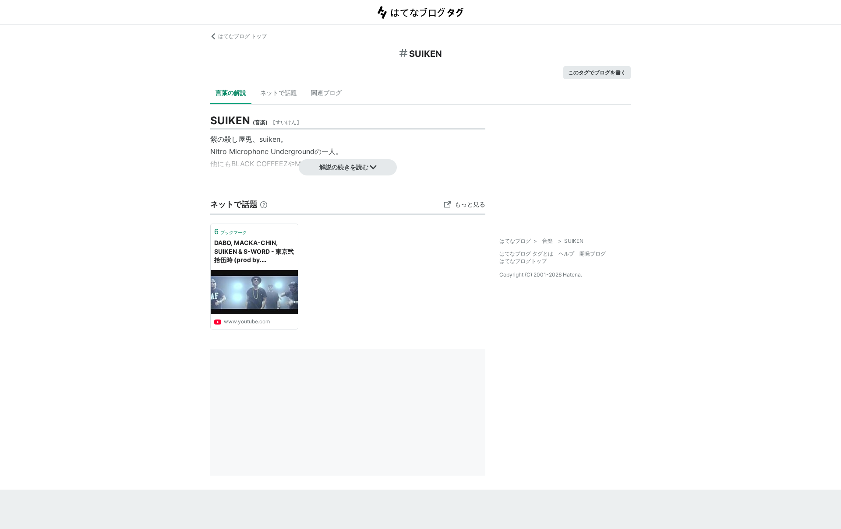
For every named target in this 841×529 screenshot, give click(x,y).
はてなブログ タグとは (526, 253)
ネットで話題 (278, 92)
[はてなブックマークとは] (263, 204)
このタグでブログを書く (597, 72)
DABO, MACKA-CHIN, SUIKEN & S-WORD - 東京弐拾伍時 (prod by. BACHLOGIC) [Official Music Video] (254, 252)
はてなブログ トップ (242, 36)
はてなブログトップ (523, 261)
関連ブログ (326, 92)
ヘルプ (566, 253)
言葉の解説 (231, 92)
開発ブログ (593, 253)
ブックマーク (230, 231)
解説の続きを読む (343, 167)
